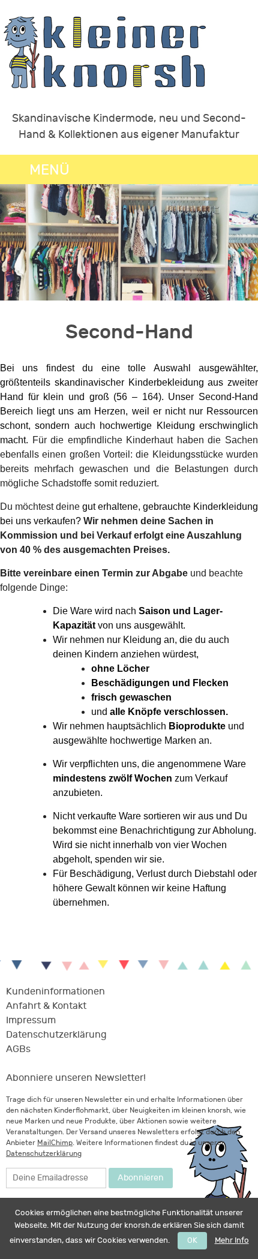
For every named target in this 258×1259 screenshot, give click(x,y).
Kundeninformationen (55, 991)
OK (192, 1240)
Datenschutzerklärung (56, 1034)
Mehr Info (232, 1240)
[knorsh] (105, 53)
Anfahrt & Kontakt (46, 1005)
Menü (49, 169)
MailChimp (55, 1142)
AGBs (18, 1049)
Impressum (31, 1020)
